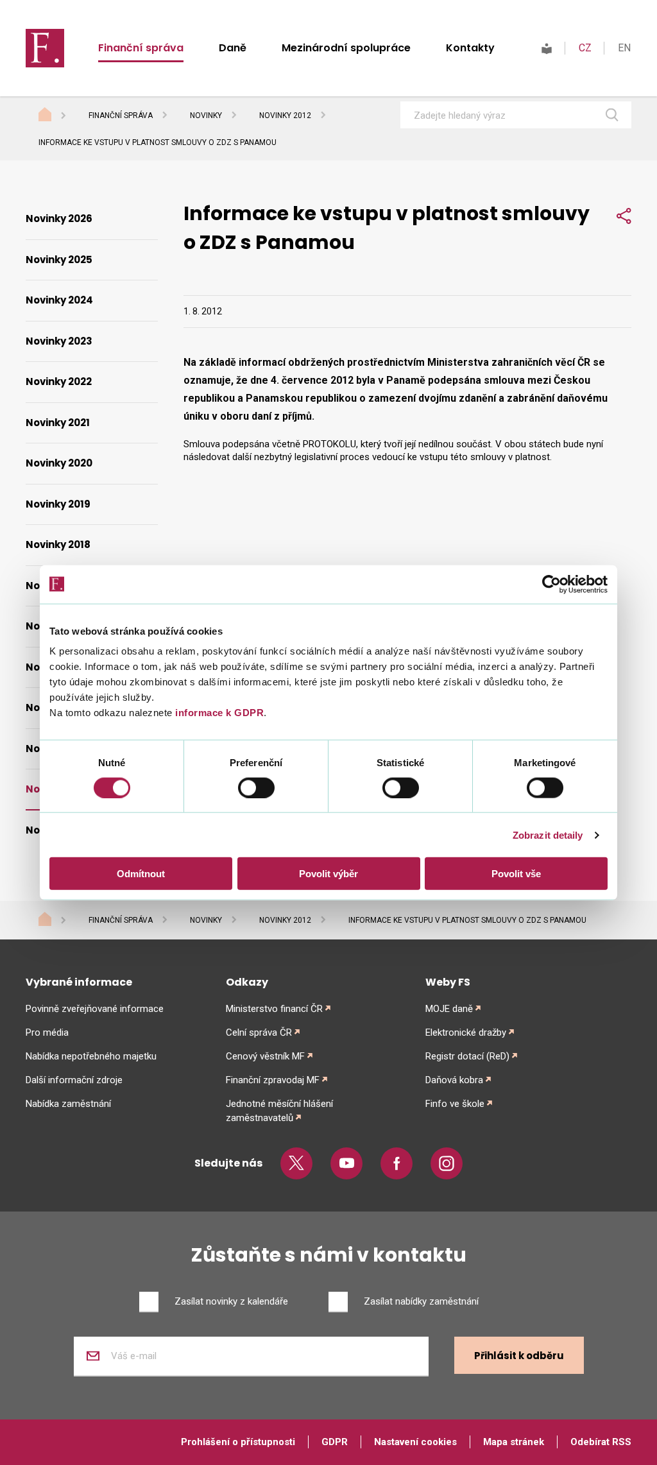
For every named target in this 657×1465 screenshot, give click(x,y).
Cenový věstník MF (265, 1056)
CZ (585, 48)
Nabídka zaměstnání (68, 1103)
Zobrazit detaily (548, 834)
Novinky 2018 (58, 544)
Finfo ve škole (454, 1103)
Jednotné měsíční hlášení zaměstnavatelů (279, 1111)
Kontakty (470, 47)
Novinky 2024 (59, 300)
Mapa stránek (513, 1442)
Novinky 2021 (58, 422)
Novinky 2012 (285, 115)
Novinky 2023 (59, 341)
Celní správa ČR (259, 1032)
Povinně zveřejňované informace (95, 1009)
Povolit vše (516, 873)
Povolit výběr (328, 873)
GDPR (334, 1442)
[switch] (256, 787)
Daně (232, 47)
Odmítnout (141, 873)
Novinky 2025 (59, 259)
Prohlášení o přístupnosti (238, 1442)
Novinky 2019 (58, 504)
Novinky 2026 (59, 218)
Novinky (206, 115)
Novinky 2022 (59, 381)
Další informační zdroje (74, 1080)
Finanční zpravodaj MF (273, 1080)
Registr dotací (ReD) (467, 1056)
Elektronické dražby (465, 1032)
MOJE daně (449, 1009)
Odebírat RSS (600, 1442)
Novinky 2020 (59, 463)
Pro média (47, 1032)
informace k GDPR (218, 712)
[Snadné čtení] (546, 48)
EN (624, 48)
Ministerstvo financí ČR (274, 1009)
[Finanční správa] (45, 47)
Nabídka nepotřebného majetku (91, 1056)
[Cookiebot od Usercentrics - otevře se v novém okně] (551, 584)
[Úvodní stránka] (57, 116)
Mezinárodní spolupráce (346, 47)
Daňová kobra (454, 1080)
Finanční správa (140, 47)
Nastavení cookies (415, 1442)
